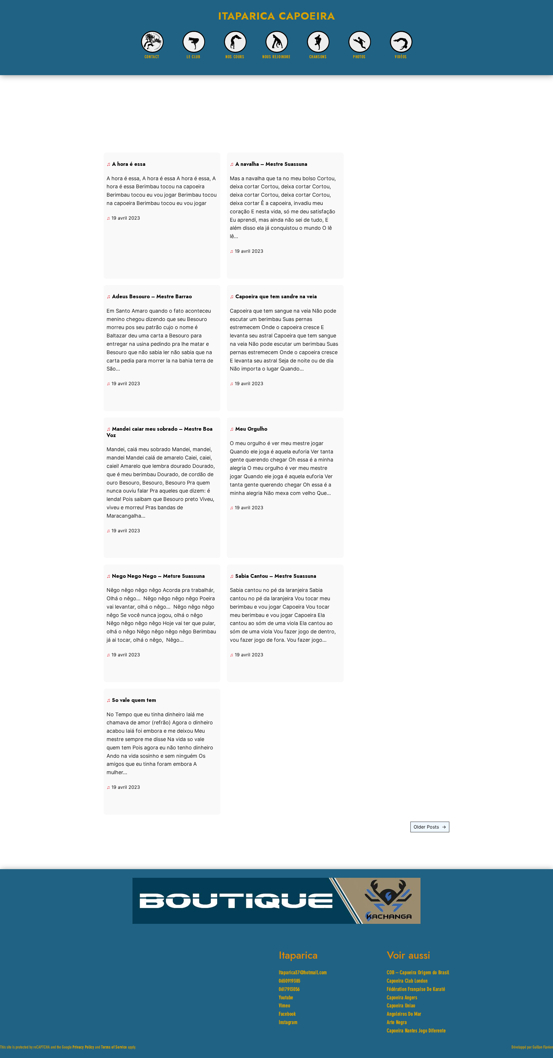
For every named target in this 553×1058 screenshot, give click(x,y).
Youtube (286, 998)
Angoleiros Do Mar (404, 1014)
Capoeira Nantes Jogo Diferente (416, 1031)
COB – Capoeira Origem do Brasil (418, 973)
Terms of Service (114, 1047)
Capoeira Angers (402, 998)
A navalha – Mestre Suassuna (271, 164)
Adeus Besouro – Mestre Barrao (152, 297)
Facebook (287, 1014)
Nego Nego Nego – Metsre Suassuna (158, 576)
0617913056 (289, 989)
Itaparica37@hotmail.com (303, 973)
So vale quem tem (134, 700)
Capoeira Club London (407, 981)
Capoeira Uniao (401, 1006)
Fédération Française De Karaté (416, 989)
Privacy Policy (83, 1047)
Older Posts (430, 827)
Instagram (288, 1022)
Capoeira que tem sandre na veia (276, 297)
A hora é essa (128, 164)
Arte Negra (397, 1022)
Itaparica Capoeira (276, 15)
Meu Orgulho (251, 429)
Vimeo (284, 1006)
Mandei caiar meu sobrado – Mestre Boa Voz (160, 432)
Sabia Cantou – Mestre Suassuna (275, 576)
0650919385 (289, 981)
